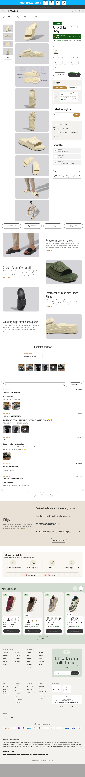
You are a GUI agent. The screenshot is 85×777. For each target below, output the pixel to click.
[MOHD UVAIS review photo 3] (25, 429)
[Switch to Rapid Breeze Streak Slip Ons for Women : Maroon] (8, 619)
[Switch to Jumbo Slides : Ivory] (55, 51)
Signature (29, 658)
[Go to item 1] (8, 28)
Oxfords (17, 655)
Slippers (19, 17)
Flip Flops (17, 658)
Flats (4, 658)
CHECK (77, 115)
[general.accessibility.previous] (4, 619)
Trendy (40, 664)
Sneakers (5, 652)
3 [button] (44, 494)
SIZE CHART (77, 57)
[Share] (79, 27)
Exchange (17, 693)
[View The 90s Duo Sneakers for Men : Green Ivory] (75, 603)
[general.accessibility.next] (18, 619)
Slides (26, 17)
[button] (42, 2)
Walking (41, 655)
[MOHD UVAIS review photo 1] (7, 429)
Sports (29, 655)
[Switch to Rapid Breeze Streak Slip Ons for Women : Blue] (15, 619)
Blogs (28, 695)
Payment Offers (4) (73, 87)
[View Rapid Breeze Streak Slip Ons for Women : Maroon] (11, 603)
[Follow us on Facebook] (8, 717)
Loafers (5, 655)
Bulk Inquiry (18, 699)
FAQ (16, 696)
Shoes (4, 754)
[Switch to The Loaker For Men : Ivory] (36, 620)
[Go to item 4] (8, 51)
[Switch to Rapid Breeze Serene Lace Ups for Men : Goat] (48, 619)
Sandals (17, 661)
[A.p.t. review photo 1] (7, 456)
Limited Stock (7, 694)
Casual (29, 652)
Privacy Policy (42, 691)
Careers (29, 698)
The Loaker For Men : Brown (31, 624)
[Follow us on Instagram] (4, 717)
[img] (6, 389)
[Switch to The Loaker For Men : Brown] (28, 620)
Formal (41, 652)
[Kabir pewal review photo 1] (7, 406)
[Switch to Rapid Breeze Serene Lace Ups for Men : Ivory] (52, 619)
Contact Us (18, 688)
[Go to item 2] (8, 36)
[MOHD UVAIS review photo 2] (16, 429)
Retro (28, 661)
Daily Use (41, 661)
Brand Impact (30, 686)
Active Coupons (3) (60, 87)
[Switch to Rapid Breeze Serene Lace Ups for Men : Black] (60, 619)
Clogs (5, 664)
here (24, 528)
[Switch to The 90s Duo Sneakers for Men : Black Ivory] (77, 619)
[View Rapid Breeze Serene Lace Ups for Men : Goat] (54, 603)
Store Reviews (31, 692)
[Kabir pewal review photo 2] (16, 406)
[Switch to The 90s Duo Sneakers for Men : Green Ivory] (73, 619)
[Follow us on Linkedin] (12, 717)
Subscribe (75, 673)
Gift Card (5, 686)
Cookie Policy (42, 694)
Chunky (41, 658)
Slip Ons (17, 652)
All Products (11, 17)
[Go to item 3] (8, 44)
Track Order (18, 691)
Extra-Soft (29, 664)
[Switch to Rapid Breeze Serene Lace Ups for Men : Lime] (56, 619)
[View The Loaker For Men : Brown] (32, 603)
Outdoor (29, 667)
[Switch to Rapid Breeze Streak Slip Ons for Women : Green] (12, 619)
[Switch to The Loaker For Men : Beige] (32, 620)
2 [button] (39, 494)
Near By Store (30, 689)
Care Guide (18, 702)
